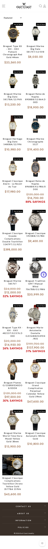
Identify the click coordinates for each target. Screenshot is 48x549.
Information (23, 520)
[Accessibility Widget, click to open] (44, 274)
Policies (23, 527)
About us (23, 513)
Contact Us (23, 506)
